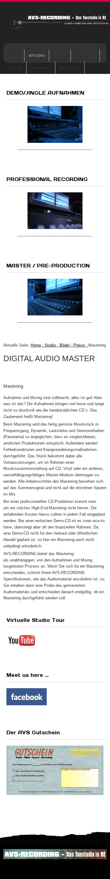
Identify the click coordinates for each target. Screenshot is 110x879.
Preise (15, 68)
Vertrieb (85, 55)
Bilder (65, 345)
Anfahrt (41, 68)
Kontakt (70, 68)
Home (14, 55)
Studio (37, 55)
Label (59, 55)
